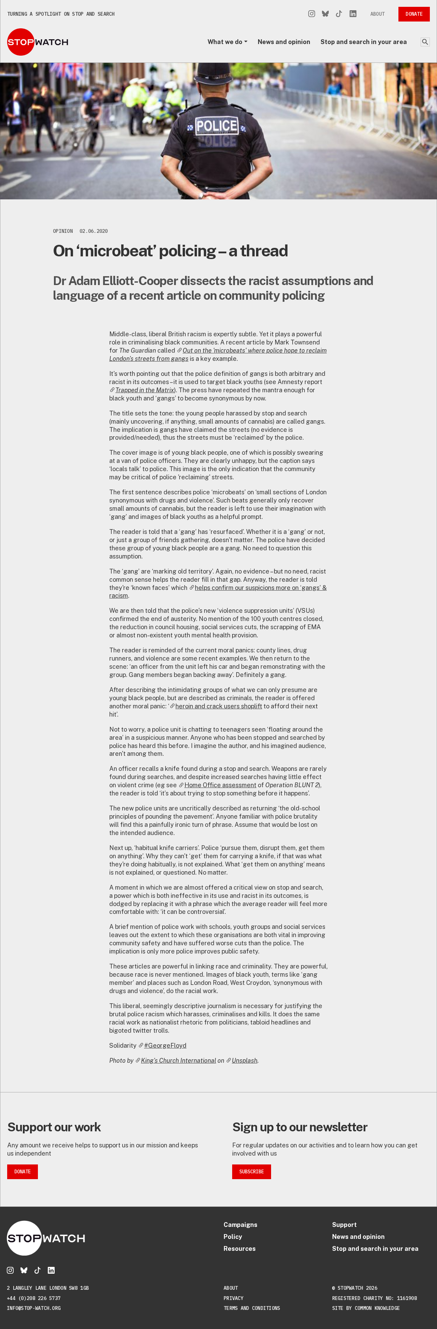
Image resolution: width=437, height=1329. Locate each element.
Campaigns (240, 1224)
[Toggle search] (425, 42)
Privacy (233, 1298)
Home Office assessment (220, 785)
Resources (240, 1248)
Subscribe (251, 1172)
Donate (414, 14)
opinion (63, 231)
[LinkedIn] (353, 14)
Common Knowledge (377, 1308)
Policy (233, 1236)
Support (344, 1224)
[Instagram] (311, 14)
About (377, 14)
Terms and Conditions (252, 1308)
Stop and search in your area (364, 41)
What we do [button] (225, 41)
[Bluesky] (325, 14)
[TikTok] (339, 14)
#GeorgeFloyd (165, 1045)
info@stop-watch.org (33, 1308)
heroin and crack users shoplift (218, 706)
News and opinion (284, 41)
